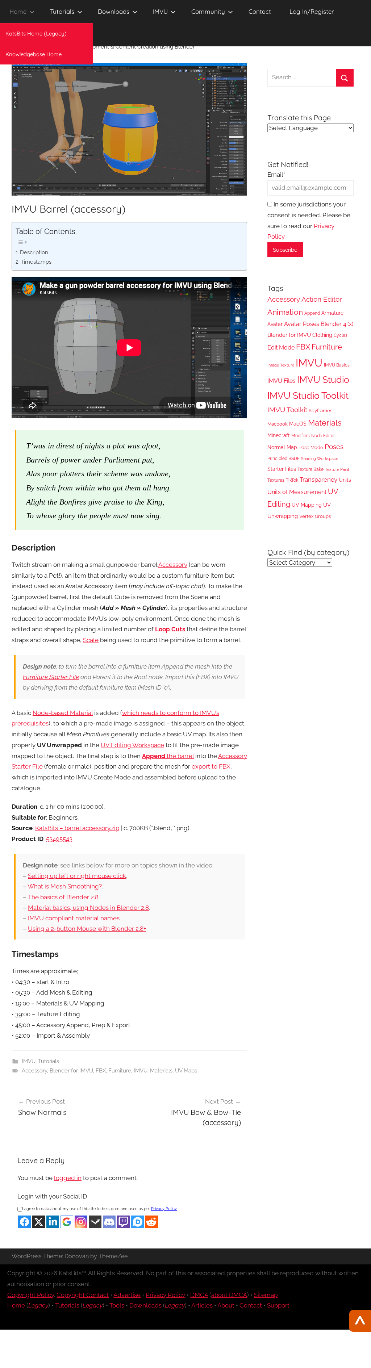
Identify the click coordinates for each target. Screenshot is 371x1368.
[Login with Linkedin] (52, 1222)
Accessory (172, 564)
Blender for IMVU (71, 1070)
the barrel (168, 756)
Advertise (127, 1294)
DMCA (199, 1294)
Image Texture (280, 365)
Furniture (119, 1070)
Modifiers (300, 435)
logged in (68, 1177)
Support (278, 1305)
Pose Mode (311, 447)
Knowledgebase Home (33, 54)
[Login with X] (38, 1222)
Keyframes (320, 410)
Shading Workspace (319, 458)
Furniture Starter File (51, 677)
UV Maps (186, 1070)
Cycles (340, 335)
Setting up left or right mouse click (77, 875)
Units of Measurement (296, 492)
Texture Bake (310, 469)
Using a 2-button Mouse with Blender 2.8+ (87, 928)
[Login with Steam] (95, 1222)
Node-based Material (63, 712)
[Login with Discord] (109, 1222)
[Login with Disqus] (137, 1222)
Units (345, 480)
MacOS (298, 424)
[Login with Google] (67, 1222)
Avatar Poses (301, 324)
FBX (101, 1070)
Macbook (277, 424)
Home (17, 11)
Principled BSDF (283, 458)
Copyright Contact (83, 1294)
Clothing (322, 335)
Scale (91, 640)
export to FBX (211, 766)
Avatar (275, 324)
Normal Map (282, 447)
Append (312, 313)
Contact (260, 11)
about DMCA (229, 1294)
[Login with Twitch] (123, 1222)
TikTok (292, 480)
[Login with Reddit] (151, 1222)
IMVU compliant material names (74, 918)
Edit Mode (281, 347)
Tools (116, 1305)
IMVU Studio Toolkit (308, 395)
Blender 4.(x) (337, 324)
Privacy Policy (164, 1208)
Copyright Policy (30, 1294)
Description (34, 252)
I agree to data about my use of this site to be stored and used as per (99, 1208)
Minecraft (278, 435)
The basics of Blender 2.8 (63, 897)
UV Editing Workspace (132, 745)
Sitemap (266, 1294)
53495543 (59, 838)
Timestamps (36, 262)
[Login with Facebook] (24, 1222)
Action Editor (321, 299)
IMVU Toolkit (287, 410)
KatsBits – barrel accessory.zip (77, 828)
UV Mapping (307, 505)
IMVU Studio (323, 380)
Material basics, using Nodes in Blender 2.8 (88, 907)
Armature (332, 313)
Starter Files (281, 469)
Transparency (318, 479)
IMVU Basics (337, 365)
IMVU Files (281, 380)
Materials (161, 1070)
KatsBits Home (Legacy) (36, 33)
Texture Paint (337, 469)
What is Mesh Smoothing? (65, 886)
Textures (275, 480)
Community (208, 11)
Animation (285, 312)
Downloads (113, 11)
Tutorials (62, 11)
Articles (202, 1305)
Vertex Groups (315, 516)
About (225, 1305)
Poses (334, 447)
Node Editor (323, 435)
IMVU (160, 11)
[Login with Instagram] (81, 1222)
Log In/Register (311, 11)
